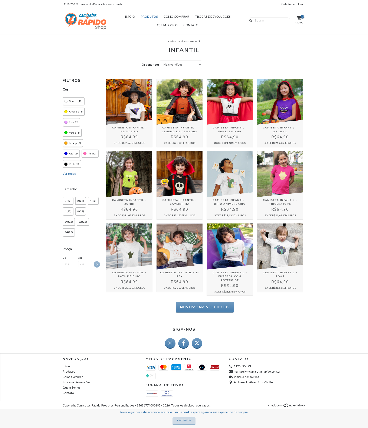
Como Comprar (176, 16)
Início (130, 16)
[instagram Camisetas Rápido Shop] (170, 343)
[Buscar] (250, 20)
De (64, 257)
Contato (190, 25)
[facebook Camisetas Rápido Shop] (183, 343)
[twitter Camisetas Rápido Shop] (197, 343)
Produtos (149, 16)
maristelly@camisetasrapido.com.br (102, 4)
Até (80, 257)
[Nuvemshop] (286, 406)
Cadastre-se (288, 4)
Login (301, 4)
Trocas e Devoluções (213, 16)
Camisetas (183, 41)
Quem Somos (167, 25)
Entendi (184, 420)
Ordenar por (150, 64)
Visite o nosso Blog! (247, 377)
